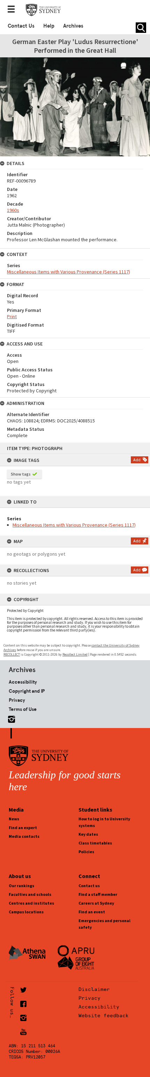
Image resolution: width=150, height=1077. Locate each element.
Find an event (91, 911)
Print (12, 316)
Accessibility (23, 681)
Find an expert (23, 827)
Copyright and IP (27, 690)
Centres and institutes (31, 903)
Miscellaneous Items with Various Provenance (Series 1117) (74, 525)
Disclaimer (94, 989)
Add (137, 459)
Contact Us (21, 26)
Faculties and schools (30, 894)
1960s (13, 210)
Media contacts (24, 836)
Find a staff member (97, 894)
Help (48, 26)
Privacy (17, 700)
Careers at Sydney (96, 903)
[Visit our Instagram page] (10, 717)
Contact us (89, 885)
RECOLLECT (11, 654)
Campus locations (26, 911)
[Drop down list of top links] (13, 10)
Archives (73, 26)
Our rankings (21, 885)
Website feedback (103, 1015)
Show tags (21, 474)
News (14, 818)
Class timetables (95, 843)
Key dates (88, 834)
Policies (86, 851)
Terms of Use (23, 709)
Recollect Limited (75, 654)
